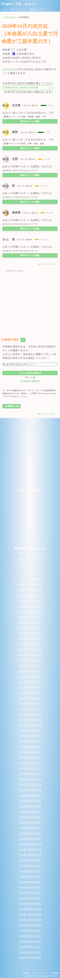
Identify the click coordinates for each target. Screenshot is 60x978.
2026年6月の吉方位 (30, 952)
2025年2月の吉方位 (30, 866)
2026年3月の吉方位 (30, 936)
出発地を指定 (10, 69)
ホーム (5, 9)
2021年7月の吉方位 (30, 633)
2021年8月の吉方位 (30, 638)
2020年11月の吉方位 (30, 590)
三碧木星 (30, 506)
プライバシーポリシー (40, 973)
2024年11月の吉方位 (30, 849)
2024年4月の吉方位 (30, 812)
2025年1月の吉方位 (30, 860)
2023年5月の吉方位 (30, 752)
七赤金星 (30, 528)
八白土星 (30, 534)
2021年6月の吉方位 (30, 628)
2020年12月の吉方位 (30, 595)
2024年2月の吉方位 (30, 801)
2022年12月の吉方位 (30, 725)
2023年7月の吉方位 (30, 763)
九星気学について (37, 9)
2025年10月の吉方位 (30, 909)
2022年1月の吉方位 (30, 666)
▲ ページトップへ (46, 264)
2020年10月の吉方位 (30, 584)
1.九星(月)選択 (9, 17)
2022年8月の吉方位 (30, 703)
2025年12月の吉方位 (30, 920)
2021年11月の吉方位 (30, 655)
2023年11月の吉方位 (30, 784)
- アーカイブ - (30, 574)
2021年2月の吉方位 (30, 606)
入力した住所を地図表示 (30, 373)
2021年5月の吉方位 (30, 622)
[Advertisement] (30, 302)
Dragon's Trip (19, 4)
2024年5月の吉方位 (30, 817)
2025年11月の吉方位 (30, 914)
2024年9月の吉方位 (30, 839)
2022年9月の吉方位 (30, 709)
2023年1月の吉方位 (30, 730)
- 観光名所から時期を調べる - (30, 548)
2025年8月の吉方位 (30, 898)
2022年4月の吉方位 (30, 682)
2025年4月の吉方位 (30, 876)
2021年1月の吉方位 (30, 601)
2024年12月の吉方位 (30, 855)
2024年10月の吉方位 (30, 844)
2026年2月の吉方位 (30, 930)
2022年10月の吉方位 (30, 714)
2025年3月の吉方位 (30, 871)
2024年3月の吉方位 (30, 806)
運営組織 (54, 973)
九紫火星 (30, 539)
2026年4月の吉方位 (30, 941)
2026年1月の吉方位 (30, 925)
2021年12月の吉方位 (30, 660)
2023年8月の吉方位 (30, 768)
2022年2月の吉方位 (30, 671)
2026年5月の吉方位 (30, 947)
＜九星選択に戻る (11, 406)
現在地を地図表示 (30, 381)
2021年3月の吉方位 (30, 611)
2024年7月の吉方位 (30, 828)
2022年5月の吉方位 (30, 687)
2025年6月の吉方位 (30, 887)
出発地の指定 (13, 339)
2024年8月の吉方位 (30, 833)
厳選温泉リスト (30, 564)
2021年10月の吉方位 (30, 649)
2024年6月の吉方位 (30, 822)
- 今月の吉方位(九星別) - (30, 490)
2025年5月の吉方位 (30, 882)
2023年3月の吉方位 (30, 741)
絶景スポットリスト (30, 559)
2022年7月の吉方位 (30, 698)
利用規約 (26, 973)
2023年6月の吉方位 (30, 757)
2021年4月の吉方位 (30, 617)
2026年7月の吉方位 (30, 958)
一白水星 (30, 496)
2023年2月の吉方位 (30, 736)
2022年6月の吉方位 (30, 693)
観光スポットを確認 (30, 121)
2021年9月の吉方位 (30, 644)
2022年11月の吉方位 (30, 720)
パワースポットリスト (30, 554)
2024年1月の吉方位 (30, 795)
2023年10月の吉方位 (30, 779)
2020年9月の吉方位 (30, 579)
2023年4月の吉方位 (30, 747)
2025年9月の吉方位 (30, 903)
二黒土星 (30, 501)
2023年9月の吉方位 (30, 774)
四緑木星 (30, 512)
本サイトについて (18, 9)
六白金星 (30, 523)
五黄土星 (30, 517)
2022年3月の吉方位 (30, 676)
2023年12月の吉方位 (30, 790)
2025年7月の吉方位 (30, 893)
